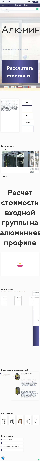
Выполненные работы (21, 5)
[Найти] (37, 9)
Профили (27, 115)
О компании (16, 5)
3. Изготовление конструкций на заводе (11, 446)
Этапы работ (28, 122)
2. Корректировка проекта (8, 442)
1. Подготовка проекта (7, 439)
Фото (27, 102)
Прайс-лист (13, 5)
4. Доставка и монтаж (7, 449)
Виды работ (3, 5)
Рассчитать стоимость (20, 71)
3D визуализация (26, 5)
